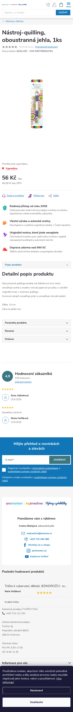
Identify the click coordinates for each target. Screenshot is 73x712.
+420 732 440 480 (39, 539)
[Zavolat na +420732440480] (48, 5)
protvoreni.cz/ (39, 550)
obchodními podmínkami (45, 468)
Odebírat (60, 459)
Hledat (63, 12)
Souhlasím (36, 702)
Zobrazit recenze (23, 382)
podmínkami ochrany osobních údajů (27, 471)
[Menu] (68, 4)
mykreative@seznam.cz (39, 533)
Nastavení (36, 690)
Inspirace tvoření (39, 556)
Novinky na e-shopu (39, 545)
